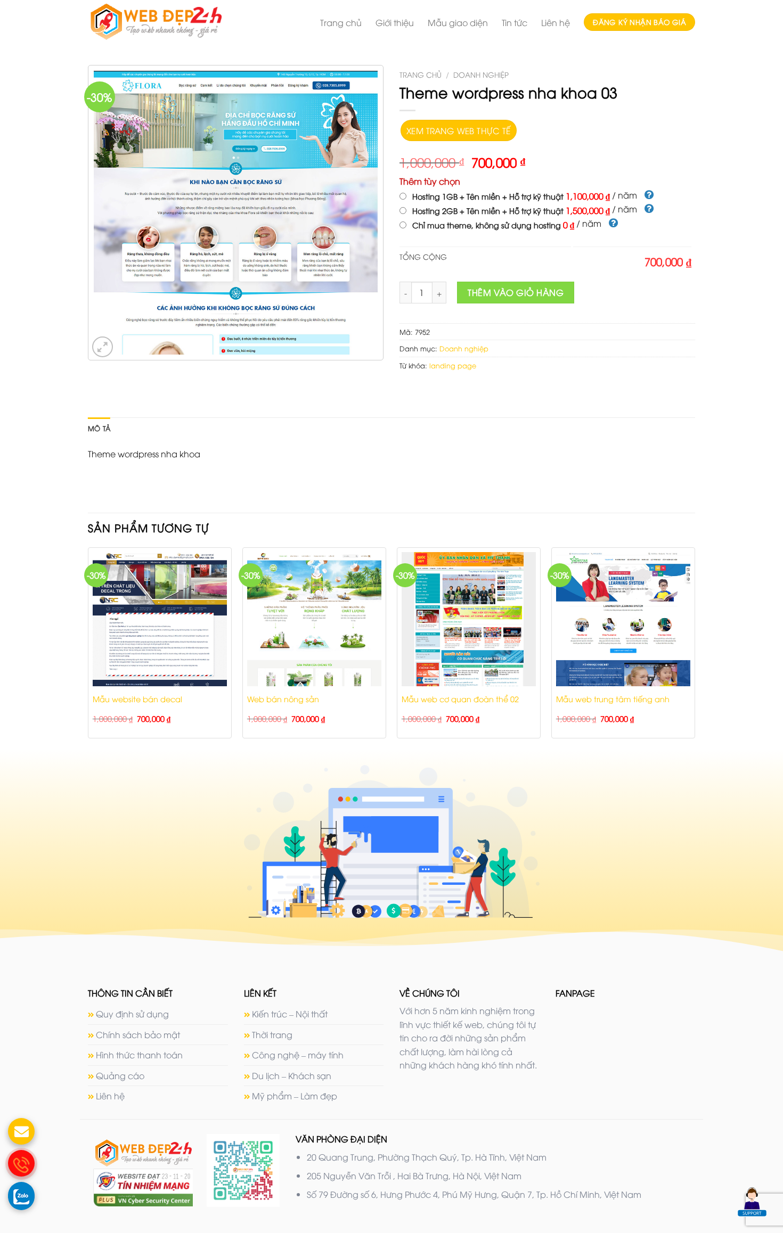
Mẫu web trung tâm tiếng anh (613, 699)
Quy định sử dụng (132, 1014)
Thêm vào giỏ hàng (516, 292)
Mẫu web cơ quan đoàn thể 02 (460, 699)
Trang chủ (341, 22)
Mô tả (99, 428)
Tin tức (514, 22)
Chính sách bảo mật (138, 1034)
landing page (452, 365)
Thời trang (272, 1034)
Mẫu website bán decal (137, 699)
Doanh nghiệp (481, 74)
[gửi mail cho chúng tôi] (21, 1131)
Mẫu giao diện (458, 22)
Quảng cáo (120, 1075)
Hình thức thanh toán (139, 1055)
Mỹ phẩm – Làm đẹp (294, 1096)
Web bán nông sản (283, 699)
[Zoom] (102, 346)
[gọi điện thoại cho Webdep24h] (21, 1163)
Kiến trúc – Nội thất (290, 1014)
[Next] (695, 647)
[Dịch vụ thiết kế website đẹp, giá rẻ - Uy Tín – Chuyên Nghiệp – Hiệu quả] (175, 22)
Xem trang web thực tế (458, 130)
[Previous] (88, 647)
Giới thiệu (395, 22)
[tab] (99, 428)
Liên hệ (555, 22)
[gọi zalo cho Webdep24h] (21, 1195)
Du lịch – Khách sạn (291, 1075)
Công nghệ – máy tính (298, 1055)
